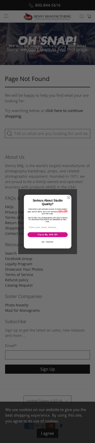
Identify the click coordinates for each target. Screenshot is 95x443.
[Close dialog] (68, 197)
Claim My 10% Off (47, 234)
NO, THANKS (47, 242)
